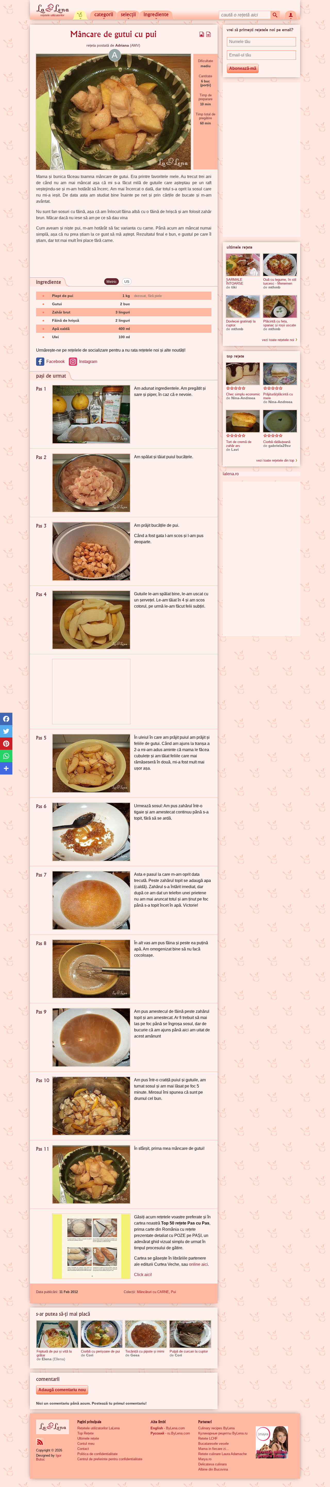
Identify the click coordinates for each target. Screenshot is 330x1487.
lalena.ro (231, 474)
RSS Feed (40, 1442)
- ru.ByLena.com (170, 1433)
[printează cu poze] (201, 34)
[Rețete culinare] (52, 1427)
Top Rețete (85, 1433)
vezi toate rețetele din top (275, 460)
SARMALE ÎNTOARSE (234, 281)
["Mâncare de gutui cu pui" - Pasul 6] (91, 832)
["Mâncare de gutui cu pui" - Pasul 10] (91, 1106)
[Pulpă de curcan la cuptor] (190, 1334)
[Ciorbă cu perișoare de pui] (101, 1334)
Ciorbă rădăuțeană (276, 442)
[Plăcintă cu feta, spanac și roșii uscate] (280, 306)
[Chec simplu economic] (243, 374)
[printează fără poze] (208, 34)
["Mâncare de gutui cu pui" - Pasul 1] (91, 414)
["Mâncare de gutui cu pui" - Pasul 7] (91, 900)
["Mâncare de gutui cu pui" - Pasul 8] (91, 969)
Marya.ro (204, 1459)
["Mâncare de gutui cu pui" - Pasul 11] (91, 1174)
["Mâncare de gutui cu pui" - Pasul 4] (91, 620)
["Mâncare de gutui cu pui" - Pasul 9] (91, 1037)
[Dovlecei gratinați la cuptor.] (243, 306)
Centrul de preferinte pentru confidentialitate (109, 1459)
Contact (83, 1449)
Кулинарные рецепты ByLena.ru (223, 1433)
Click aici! (143, 1274)
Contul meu (85, 1444)
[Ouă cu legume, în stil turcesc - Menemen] (280, 265)
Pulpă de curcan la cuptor (189, 1351)
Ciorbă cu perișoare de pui (100, 1351)
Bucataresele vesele (213, 1444)
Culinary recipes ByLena (216, 1428)
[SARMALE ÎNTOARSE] (243, 265)
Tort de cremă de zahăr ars (238, 444)
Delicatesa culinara (212, 1464)
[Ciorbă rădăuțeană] (280, 421)
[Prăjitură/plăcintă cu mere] (280, 374)
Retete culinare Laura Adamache (222, 1454)
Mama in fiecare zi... (213, 1449)
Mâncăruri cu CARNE (153, 1292)
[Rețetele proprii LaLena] (80, 14)
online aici (198, 1264)
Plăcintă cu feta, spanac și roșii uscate (279, 323)
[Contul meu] (291, 14)
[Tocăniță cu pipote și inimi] (146, 1334)
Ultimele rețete (88, 1438)
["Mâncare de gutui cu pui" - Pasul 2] (91, 483)
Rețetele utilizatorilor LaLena (98, 1428)
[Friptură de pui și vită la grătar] (57, 1334)
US (126, 281)
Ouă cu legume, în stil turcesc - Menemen (279, 281)
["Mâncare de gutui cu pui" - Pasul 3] (91, 551)
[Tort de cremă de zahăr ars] (243, 421)
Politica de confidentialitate (97, 1454)
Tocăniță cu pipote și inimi (144, 1351)
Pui (173, 1292)
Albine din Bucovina (213, 1469)
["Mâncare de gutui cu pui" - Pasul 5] (91, 763)
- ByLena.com (168, 1428)
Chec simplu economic (243, 394)
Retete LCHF (208, 1438)
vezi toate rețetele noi (278, 340)
